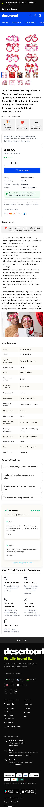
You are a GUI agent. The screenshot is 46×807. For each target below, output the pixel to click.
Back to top (22, 640)
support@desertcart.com (20, 755)
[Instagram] (6, 691)
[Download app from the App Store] (28, 791)
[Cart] (40, 15)
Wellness (5, 22)
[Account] (35, 15)
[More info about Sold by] (34, 177)
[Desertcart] (10, 15)
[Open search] (30, 15)
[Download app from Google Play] (11, 791)
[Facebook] (16, 691)
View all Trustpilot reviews (22, 563)
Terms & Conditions (14, 798)
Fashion (41, 22)
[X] (11, 691)
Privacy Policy (11, 802)
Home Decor (16, 22)
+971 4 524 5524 (15, 765)
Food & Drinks (30, 22)
